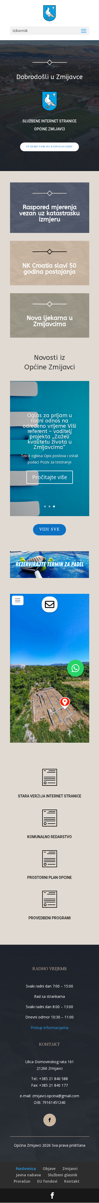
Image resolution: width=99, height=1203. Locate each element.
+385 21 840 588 (53, 1078)
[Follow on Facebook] (49, 1120)
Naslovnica (26, 1168)
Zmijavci (70, 1168)
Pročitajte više (49, 477)
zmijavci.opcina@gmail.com (55, 1095)
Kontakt (71, 1181)
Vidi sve (49, 529)
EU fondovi (47, 1181)
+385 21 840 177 (53, 1085)
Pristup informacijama (49, 1027)
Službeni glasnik (62, 1174)
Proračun (22, 1181)
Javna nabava (28, 1174)
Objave (49, 1168)
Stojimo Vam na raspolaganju (49, 147)
